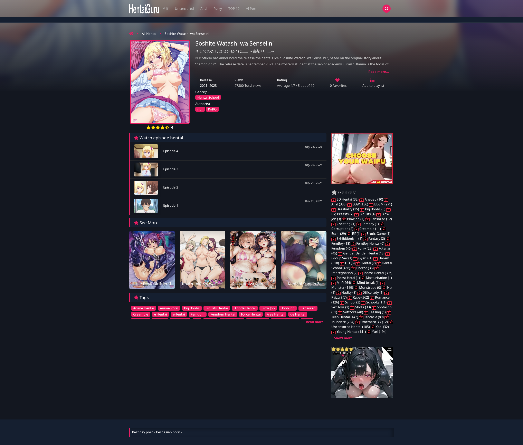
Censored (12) (381, 219)
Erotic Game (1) (378, 233)
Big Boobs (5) (375, 209)
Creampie (140, 314)
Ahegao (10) (374, 199)
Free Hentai (275, 314)
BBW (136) (360, 204)
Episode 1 (170, 205)
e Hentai (160, 314)
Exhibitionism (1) (349, 238)
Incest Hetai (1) (348, 277)
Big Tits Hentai (217, 308)
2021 (203, 85)
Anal (203, 8)
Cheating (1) (346, 224)
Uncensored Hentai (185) (351, 327)
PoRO (212, 109)
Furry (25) (365, 248)
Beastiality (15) (348, 209)
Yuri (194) (379, 331)
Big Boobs (192, 308)
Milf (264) (344, 282)
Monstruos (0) (370, 287)
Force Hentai (251, 314)
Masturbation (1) (378, 277)
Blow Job (268, 308)
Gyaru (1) (365, 258)
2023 (213, 85)
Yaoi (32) (382, 327)
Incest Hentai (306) (377, 273)
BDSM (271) (382, 204)
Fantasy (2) (377, 238)
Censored (308, 308)
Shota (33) (363, 307)
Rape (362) (361, 297)
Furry (218, 8)
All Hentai (149, 33)
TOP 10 (233, 8)
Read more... (378, 71)
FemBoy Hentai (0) (370, 243)
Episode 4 (170, 151)
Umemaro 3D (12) (374, 322)
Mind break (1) (368, 282)
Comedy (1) (370, 224)
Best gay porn (142, 432)
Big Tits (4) (367, 214)
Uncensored (184, 8)
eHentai (179, 314)
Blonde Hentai (245, 308)
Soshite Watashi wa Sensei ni (187, 33)
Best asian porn (168, 432)
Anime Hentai (143, 308)
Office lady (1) (373, 292)
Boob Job (288, 308)
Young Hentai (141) (351, 331)
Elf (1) (356, 233)
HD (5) (349, 263)
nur (200, 109)
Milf (165, 8)
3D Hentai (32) (347, 199)
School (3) (352, 302)
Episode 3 (170, 169)
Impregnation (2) (344, 273)
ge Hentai (297, 314)
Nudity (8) (349, 292)
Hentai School (208, 97)
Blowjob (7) (355, 219)
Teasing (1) (377, 312)
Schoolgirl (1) (376, 302)
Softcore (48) (353, 312)
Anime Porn (169, 308)
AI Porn (251, 8)
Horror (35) (364, 268)
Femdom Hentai (222, 314)
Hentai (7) (368, 263)
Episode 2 (170, 187)
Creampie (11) (370, 228)
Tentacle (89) (373, 317)
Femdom (198, 314)
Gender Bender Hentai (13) (363, 253)
